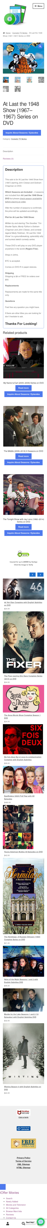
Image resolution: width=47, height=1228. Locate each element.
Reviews (10, 1214)
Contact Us (11, 1217)
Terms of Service (23, 1161)
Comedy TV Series (19, 33)
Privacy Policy (23, 1157)
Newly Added (12, 1201)
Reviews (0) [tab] (8, 158)
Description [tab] (8, 151)
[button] (40, 46)
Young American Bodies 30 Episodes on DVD (23, 852)
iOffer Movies (9, 1192)
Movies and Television (16, 1204)
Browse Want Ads (14, 1211)
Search (23, 1223)
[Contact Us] (40, 1221)
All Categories (12, 1208)
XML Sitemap (23, 1164)
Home (8, 33)
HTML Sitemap (23, 1167)
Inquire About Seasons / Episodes (22, 132)
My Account (8, 1223)
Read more (23, 387)
